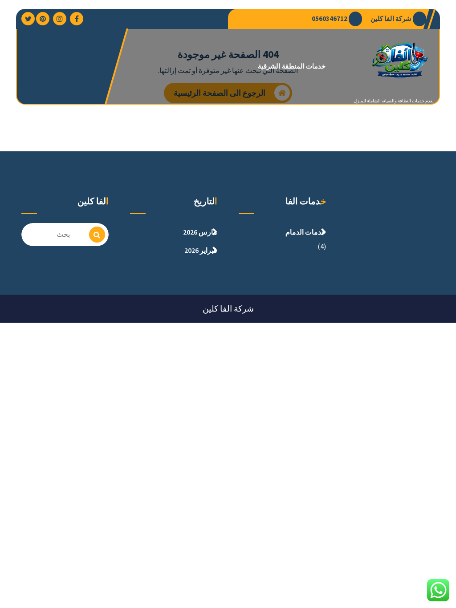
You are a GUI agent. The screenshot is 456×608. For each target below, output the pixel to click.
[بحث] (97, 235)
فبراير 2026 (200, 250)
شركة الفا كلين (390, 19)
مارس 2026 (200, 231)
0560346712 (329, 19)
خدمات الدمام (305, 231)
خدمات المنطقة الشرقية (292, 66)
